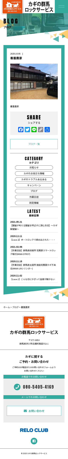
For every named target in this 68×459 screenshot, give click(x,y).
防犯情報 (34, 202)
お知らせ (34, 167)
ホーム (6, 307)
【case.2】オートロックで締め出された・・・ (32, 238)
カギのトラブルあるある (34, 179)
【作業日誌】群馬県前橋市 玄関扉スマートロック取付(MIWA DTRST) (33, 250)
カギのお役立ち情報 (34, 173)
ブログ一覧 (34, 144)
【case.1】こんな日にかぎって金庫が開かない (32, 277)
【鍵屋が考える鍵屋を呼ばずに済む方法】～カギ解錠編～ (33, 225)
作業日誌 (34, 196)
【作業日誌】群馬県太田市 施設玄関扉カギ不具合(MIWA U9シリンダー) (33, 265)
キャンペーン (34, 185)
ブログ (34, 191)
